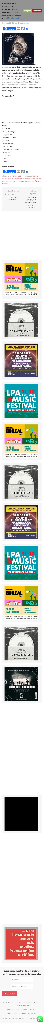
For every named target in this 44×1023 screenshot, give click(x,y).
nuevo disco (36, 179)
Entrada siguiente (30, 199)
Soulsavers (13, 181)
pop (3, 181)
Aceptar (27, 10)
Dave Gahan (6, 179)
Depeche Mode (17, 179)
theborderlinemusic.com (26, 181)
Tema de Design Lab (23, 1005)
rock (7, 181)
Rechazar (37, 10)
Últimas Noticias (17, 176)
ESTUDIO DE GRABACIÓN (28, 1014)
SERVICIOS (33, 1009)
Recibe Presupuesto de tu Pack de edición (17, 1018)
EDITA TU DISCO (13, 1014)
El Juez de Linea (24, 23)
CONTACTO (24, 1009)
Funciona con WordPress (33, 1003)
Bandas (35, 176)
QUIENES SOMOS (13, 1009)
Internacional (27, 179)
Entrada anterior (14, 195)
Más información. (13, 18)
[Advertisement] (22, 238)
